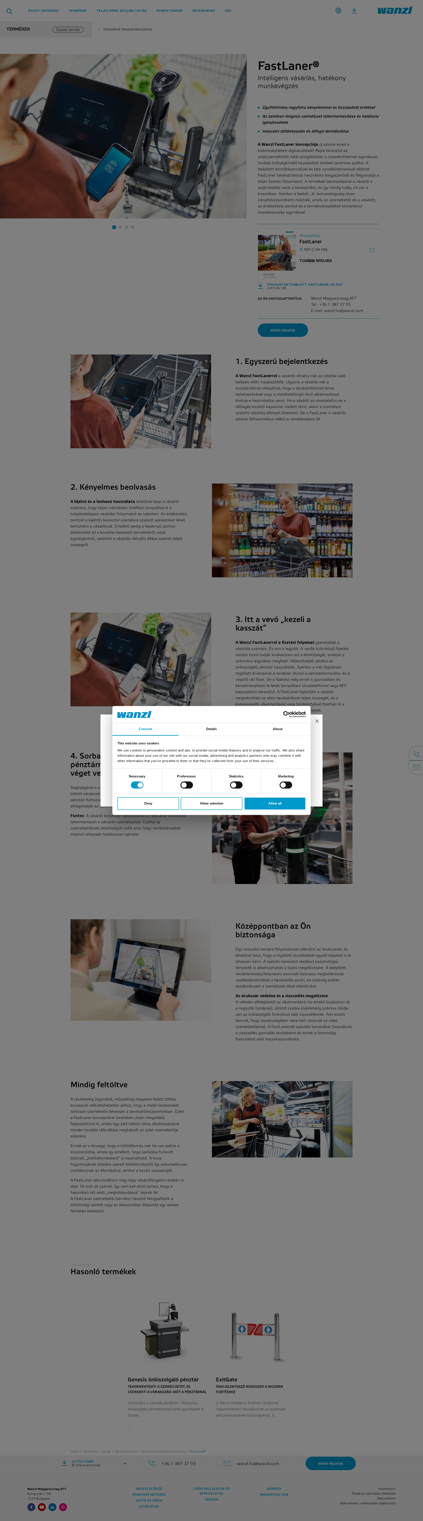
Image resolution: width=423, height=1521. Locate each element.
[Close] (317, 721)
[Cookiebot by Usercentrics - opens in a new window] (286, 714)
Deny (148, 803)
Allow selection (211, 803)
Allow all (275, 803)
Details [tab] (211, 729)
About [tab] (277, 729)
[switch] (186, 785)
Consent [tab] (145, 729)
